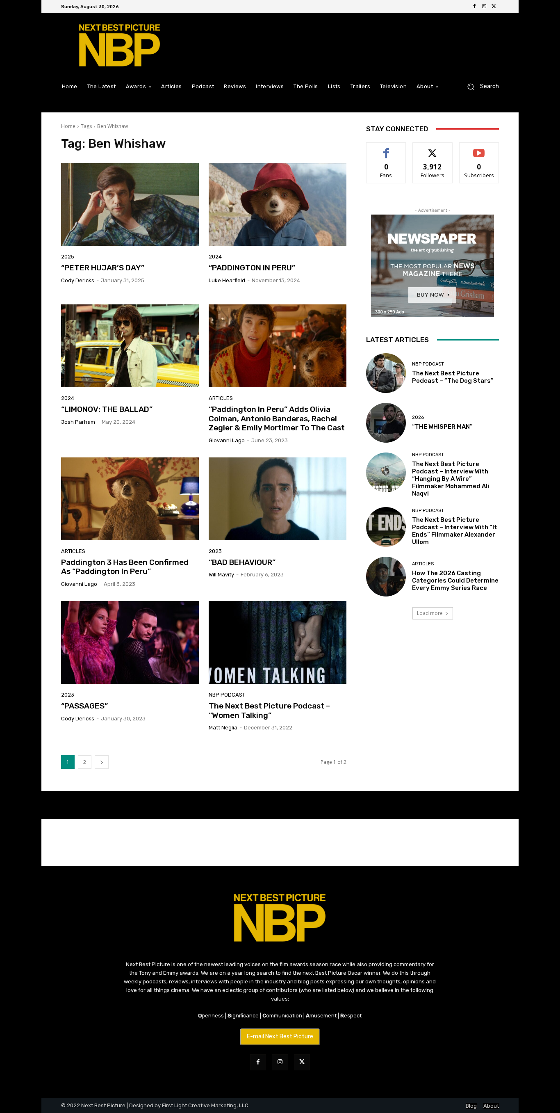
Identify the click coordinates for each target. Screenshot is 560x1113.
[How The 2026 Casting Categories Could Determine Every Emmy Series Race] (386, 576)
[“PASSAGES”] (130, 642)
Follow (432, 149)
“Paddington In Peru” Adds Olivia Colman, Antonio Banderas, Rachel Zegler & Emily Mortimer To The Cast (277, 419)
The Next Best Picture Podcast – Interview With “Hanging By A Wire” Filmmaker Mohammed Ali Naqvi (450, 478)
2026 (418, 417)
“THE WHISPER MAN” (442, 426)
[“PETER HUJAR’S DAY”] (130, 204)
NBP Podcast (227, 694)
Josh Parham (78, 422)
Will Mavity (221, 574)
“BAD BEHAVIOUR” (242, 562)
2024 (215, 256)
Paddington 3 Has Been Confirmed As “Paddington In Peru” (125, 567)
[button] (480, 86)
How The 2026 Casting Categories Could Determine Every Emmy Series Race (455, 580)
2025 (67, 256)
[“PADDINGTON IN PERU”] (277, 204)
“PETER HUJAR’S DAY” (102, 267)
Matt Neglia (223, 727)
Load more (430, 613)
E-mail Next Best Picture (280, 1036)
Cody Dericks (77, 280)
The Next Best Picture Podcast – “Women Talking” (269, 710)
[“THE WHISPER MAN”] (386, 423)
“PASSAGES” (84, 706)
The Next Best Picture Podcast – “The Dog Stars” (453, 377)
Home (68, 126)
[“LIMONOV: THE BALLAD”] (130, 345)
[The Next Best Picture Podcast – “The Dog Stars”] (386, 373)
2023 (215, 551)
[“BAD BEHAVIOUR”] (277, 498)
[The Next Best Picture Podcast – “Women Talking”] (277, 642)
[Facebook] (474, 6)
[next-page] (102, 762)
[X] (494, 6)
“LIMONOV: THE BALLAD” (107, 409)
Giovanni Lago (227, 440)
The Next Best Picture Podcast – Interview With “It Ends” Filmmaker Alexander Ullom (454, 531)
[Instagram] (484, 6)
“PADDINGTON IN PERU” (252, 267)
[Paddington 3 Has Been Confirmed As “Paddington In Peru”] (130, 498)
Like (386, 149)
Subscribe (479, 149)
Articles (221, 398)
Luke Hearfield (227, 280)
